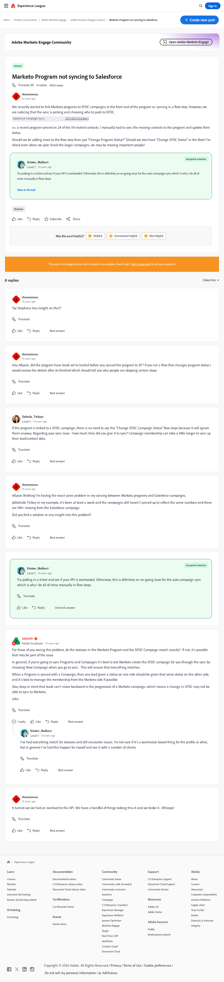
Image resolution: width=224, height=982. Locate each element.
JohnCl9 (27, 638)
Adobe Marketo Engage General (88, 19)
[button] (199, 20)
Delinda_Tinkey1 (33, 416)
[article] (111, 314)
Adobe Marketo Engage (53, 19)
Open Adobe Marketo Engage (189, 42)
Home (6, 19)
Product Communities (25, 19)
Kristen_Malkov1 (38, 162)
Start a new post (140, 264)
